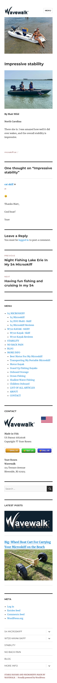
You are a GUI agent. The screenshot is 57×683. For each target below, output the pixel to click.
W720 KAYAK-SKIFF (18, 329)
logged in (24, 240)
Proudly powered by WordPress (31, 677)
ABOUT (14, 391)
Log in (10, 606)
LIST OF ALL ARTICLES (22, 387)
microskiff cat (10, 152)
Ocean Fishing (18, 376)
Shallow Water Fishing (22, 379)
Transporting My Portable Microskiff (30, 360)
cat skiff (8, 184)
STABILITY (13, 340)
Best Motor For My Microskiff (26, 356)
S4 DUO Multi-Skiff (20, 321)
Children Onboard (19, 383)
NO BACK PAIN (15, 344)
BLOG (10, 348)
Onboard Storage (19, 372)
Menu (48, 10)
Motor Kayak (17, 364)
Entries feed (13, 610)
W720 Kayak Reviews (21, 336)
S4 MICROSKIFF (16, 313)
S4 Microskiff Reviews (22, 325)
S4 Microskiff (17, 317)
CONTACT (15, 395)
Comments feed (15, 614)
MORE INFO (13, 352)
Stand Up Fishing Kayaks (23, 368)
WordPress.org (15, 618)
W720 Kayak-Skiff (20, 333)
